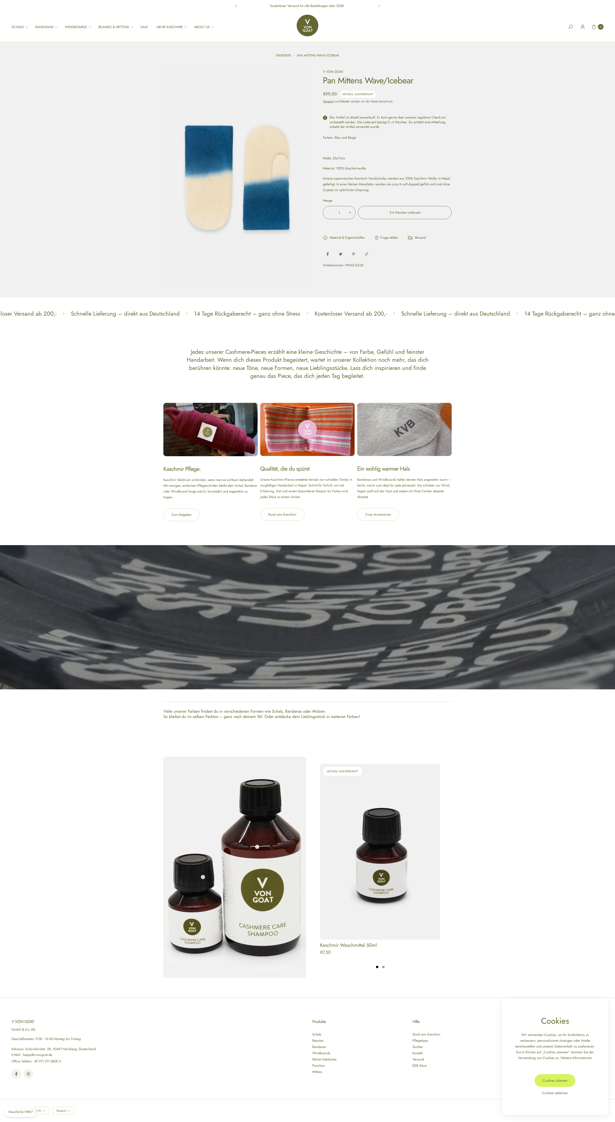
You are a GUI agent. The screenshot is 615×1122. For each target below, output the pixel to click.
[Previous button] (236, 6)
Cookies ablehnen (555, 1093)
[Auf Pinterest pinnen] (353, 254)
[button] (21, 27)
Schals (316, 1034)
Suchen (417, 1046)
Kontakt (417, 1053)
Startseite (283, 55)
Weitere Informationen (576, 1057)
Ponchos (318, 1065)
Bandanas (319, 1046)
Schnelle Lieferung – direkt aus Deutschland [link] (125, 313)
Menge (327, 200)
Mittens (317, 1071)
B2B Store (419, 1065)
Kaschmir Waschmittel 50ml (348, 945)
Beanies (317, 1040)
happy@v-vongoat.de (37, 1054)
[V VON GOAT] (307, 25)
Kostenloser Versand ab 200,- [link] (351, 313)
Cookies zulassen (555, 1080)
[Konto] (582, 27)
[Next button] (379, 6)
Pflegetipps (420, 1040)
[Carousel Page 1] (377, 967)
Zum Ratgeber (181, 514)
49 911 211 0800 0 (47, 1061)
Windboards (321, 1053)
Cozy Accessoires (378, 514)
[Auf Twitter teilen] (340, 254)
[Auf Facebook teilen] (327, 254)
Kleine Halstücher (324, 1059)
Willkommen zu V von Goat (307, 5)
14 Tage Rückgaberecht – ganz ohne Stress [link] (247, 313)
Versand (328, 101)
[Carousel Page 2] (383, 967)
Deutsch (61, 1111)
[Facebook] (16, 1074)
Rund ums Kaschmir (282, 514)
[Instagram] (28, 1074)
